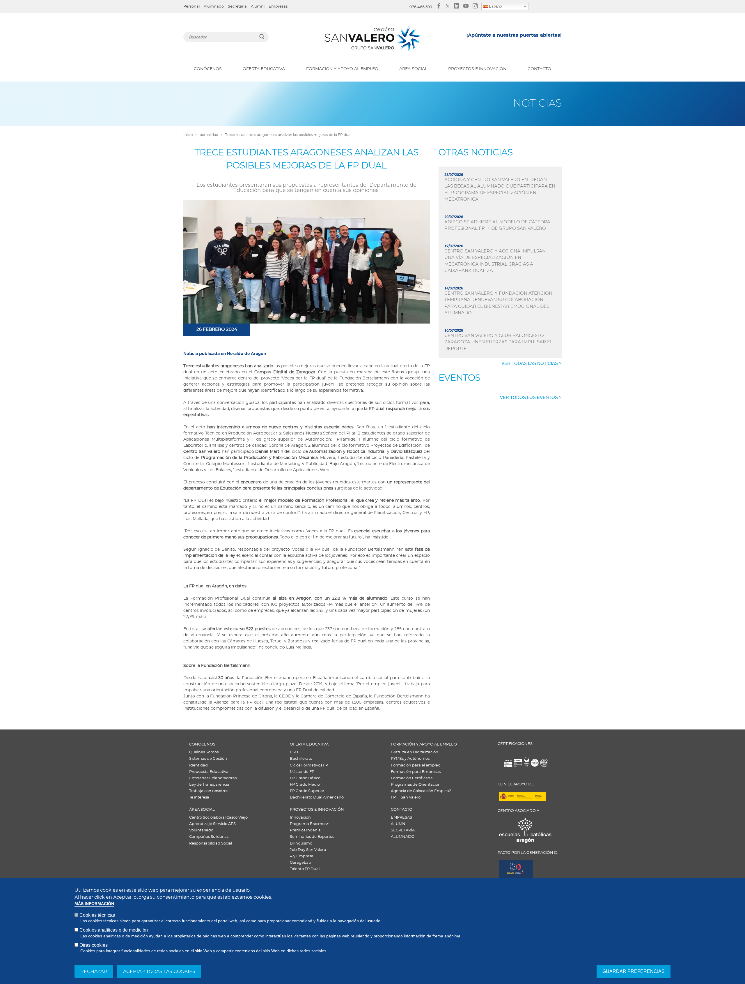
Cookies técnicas (97, 915)
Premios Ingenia (305, 830)
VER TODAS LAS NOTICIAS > (531, 363)
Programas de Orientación (416, 785)
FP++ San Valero (406, 797)
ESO (294, 752)
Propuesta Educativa (208, 772)
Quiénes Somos (204, 752)
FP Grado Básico (305, 778)
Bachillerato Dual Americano (317, 797)
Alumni (258, 6)
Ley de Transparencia (209, 785)
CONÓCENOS (208, 69)
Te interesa (199, 797)
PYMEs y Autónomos (410, 759)
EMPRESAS (401, 817)
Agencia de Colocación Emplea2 (421, 791)
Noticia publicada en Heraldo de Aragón (225, 353)
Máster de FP (302, 772)
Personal (191, 6)
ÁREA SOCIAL (413, 69)
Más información (94, 904)
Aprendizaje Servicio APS (212, 824)
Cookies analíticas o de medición (113, 930)
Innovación (300, 817)
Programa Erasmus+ (309, 824)
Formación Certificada (412, 778)
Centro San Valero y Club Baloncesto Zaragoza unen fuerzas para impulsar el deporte (498, 342)
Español (495, 6)
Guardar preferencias (633, 971)
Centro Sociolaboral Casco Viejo (218, 817)
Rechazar (93, 971)
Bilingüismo (301, 843)
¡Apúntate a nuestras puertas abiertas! (514, 35)
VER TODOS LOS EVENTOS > (531, 397)
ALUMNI (399, 824)
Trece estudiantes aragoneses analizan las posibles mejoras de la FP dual (288, 135)
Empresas (278, 6)
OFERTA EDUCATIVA (264, 69)
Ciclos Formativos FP (309, 765)
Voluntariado (201, 830)
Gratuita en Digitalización (414, 752)
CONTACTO (539, 69)
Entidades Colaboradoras (213, 778)
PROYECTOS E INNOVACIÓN (477, 69)
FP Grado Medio (305, 785)
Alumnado (214, 6)
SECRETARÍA (403, 830)
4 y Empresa (301, 856)
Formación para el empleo (415, 765)
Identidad (198, 765)
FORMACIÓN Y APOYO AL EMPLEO (342, 69)
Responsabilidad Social (210, 843)
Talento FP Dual (305, 869)
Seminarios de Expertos (312, 837)
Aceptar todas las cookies (159, 971)
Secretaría (237, 6)
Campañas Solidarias (208, 837)
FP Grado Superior (307, 791)
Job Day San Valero (308, 850)
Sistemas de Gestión (208, 759)
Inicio (188, 135)
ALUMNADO (402, 837)
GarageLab (300, 863)
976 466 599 (420, 7)
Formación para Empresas (416, 772)
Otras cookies (93, 945)
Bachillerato (301, 759)
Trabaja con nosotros (208, 791)
